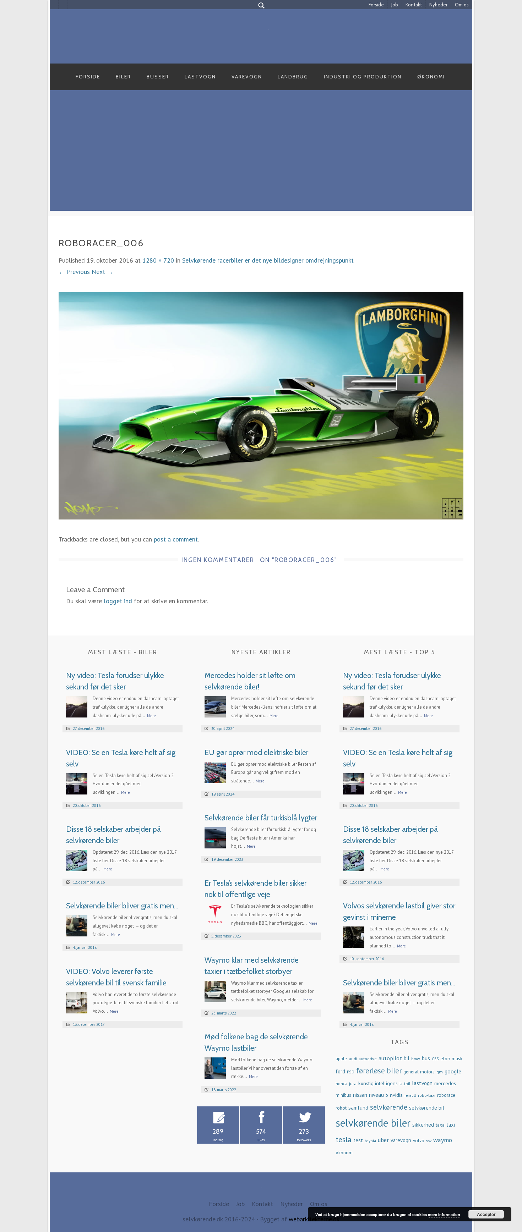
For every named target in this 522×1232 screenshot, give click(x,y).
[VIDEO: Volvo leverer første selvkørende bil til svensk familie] (76, 1002)
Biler (123, 76)
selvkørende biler (373, 1122)
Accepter (486, 1214)
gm (439, 1071)
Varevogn (247, 76)
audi (353, 1058)
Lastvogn (200, 76)
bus (426, 1058)
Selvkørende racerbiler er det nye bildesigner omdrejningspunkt (268, 260)
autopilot (390, 1058)
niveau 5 (378, 1094)
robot (341, 1108)
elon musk (451, 1058)
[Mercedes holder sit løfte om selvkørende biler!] (215, 706)
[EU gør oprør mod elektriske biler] (215, 772)
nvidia (396, 1095)
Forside (376, 4)
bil (406, 1058)
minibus (343, 1095)
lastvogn (422, 1083)
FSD (350, 1071)
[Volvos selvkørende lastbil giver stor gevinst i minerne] (353, 937)
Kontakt (414, 4)
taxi (450, 1124)
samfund (358, 1107)
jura (353, 1083)
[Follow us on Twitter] (63, 4)
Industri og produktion (363, 76)
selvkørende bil (426, 1107)
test (358, 1140)
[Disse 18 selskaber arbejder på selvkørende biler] (76, 860)
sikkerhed (423, 1124)
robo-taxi (426, 1095)
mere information (444, 1214)
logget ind (118, 601)
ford (340, 1071)
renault (410, 1095)
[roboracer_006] (261, 405)
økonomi (345, 1152)
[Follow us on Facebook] (54, 4)
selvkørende (388, 1107)
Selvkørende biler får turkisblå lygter (261, 817)
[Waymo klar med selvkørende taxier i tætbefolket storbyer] (215, 990)
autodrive (368, 1058)
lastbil (404, 1083)
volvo (418, 1141)
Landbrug (293, 76)
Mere (151, 715)
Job (394, 4)
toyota (370, 1140)
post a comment (176, 539)
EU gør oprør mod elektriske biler (256, 752)
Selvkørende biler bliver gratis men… (122, 905)
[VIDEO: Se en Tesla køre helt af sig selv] (76, 783)
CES (435, 1058)
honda (341, 1083)
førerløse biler (379, 1071)
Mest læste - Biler (122, 652)
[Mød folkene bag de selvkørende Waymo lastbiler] (215, 1067)
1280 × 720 (158, 260)
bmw (415, 1058)
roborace (446, 1095)
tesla (344, 1139)
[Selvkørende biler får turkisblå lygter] (215, 837)
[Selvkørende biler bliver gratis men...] (76, 925)
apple (341, 1059)
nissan (360, 1094)
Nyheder (438, 4)
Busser (158, 76)
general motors (419, 1071)
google (453, 1071)
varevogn (401, 1140)
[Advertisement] (261, 161)
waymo (442, 1140)
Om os (462, 4)
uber (383, 1140)
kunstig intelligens (378, 1083)
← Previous (74, 272)
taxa (440, 1125)
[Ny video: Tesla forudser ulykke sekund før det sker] (76, 706)
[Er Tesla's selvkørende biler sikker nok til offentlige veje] (215, 914)
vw (428, 1140)
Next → (102, 272)
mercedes (445, 1083)
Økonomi (431, 76)
